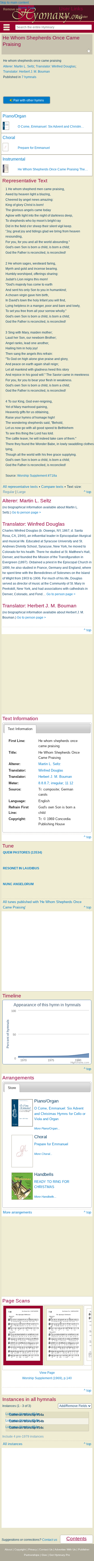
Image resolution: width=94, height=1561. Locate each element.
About (8, 1549)
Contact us (49, 1540)
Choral (9, 137)
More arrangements (17, 1212)
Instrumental (14, 159)
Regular (8, 492)
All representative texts (20, 487)
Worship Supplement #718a (37, 475)
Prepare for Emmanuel (34, 148)
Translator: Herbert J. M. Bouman (26, 71)
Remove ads (12, 9)
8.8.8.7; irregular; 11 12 (55, 783)
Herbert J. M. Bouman (55, 777)
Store (12, 1088)
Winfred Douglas (50, 770)
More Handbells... (45, 1196)
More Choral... (43, 1153)
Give (44, 1554)
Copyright (20, 1549)
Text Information (20, 729)
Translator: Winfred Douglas (55, 66)
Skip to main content (14, 2)
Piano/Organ (14, 116)
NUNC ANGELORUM (18, 884)
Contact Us (45, 1549)
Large (21, 492)
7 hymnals (29, 77)
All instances (12, 1444)
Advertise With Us (65, 1549)
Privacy (32, 1549)
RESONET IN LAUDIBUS (21, 868)
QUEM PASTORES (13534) (22, 852)
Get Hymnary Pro (59, 1554)
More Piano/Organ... (47, 1128)
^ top (87, 492)
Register (82, 17)
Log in (65, 17)
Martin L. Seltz (49, 764)
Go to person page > (26, 512)
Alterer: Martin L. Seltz (18, 66)
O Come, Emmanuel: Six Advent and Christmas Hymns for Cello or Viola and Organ (59, 1113)
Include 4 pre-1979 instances (23, 1436)
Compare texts (52, 487)
